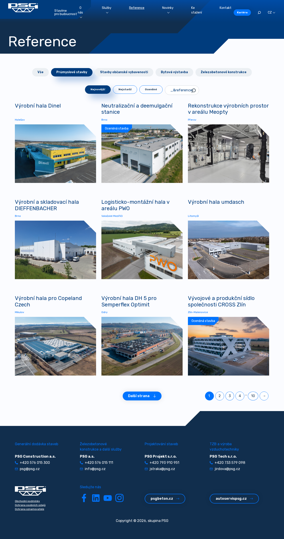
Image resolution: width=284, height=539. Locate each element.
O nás (80, 10)
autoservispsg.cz (231, 498)
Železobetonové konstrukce (224, 72)
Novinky (168, 8)
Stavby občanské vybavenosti (124, 72)
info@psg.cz (95, 469)
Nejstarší (125, 89)
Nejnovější (98, 89)
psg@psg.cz (30, 469)
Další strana (139, 396)
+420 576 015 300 (35, 463)
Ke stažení (196, 10)
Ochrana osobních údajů (30, 505)
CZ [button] (270, 12)
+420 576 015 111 (99, 463)
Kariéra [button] (242, 12)
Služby (106, 8)
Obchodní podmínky (27, 501)
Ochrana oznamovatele (29, 509)
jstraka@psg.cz (162, 469)
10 (253, 396)
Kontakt (225, 8)
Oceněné (151, 89)
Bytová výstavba (174, 72)
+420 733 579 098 (230, 463)
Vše (40, 72)
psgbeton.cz (162, 498)
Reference (136, 8)
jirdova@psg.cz (227, 469)
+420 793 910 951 (164, 463)
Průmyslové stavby (71, 72)
